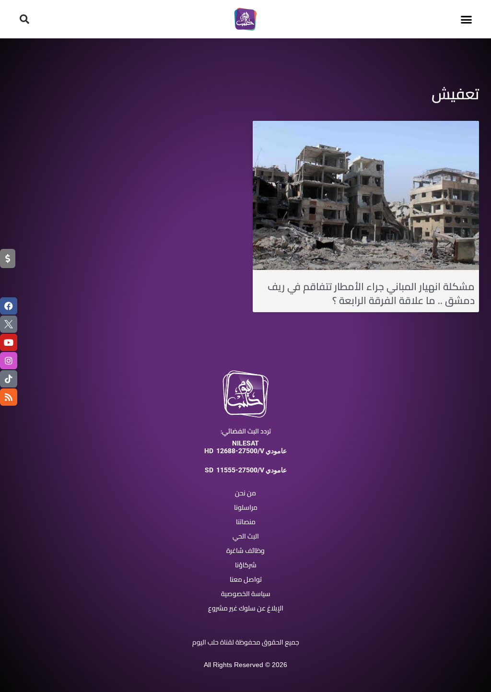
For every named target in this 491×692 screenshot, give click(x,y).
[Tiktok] (8, 378)
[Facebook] (8, 306)
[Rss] (8, 397)
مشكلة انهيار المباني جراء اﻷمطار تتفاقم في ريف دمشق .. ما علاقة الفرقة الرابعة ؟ (371, 293)
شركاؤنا (246, 565)
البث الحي (246, 536)
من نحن (245, 493)
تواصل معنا (246, 579)
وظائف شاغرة (245, 550)
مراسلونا (245, 507)
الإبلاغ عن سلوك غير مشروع (245, 608)
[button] (466, 19)
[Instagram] (8, 360)
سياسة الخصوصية (245, 593)
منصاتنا (246, 522)
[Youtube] (8, 342)
